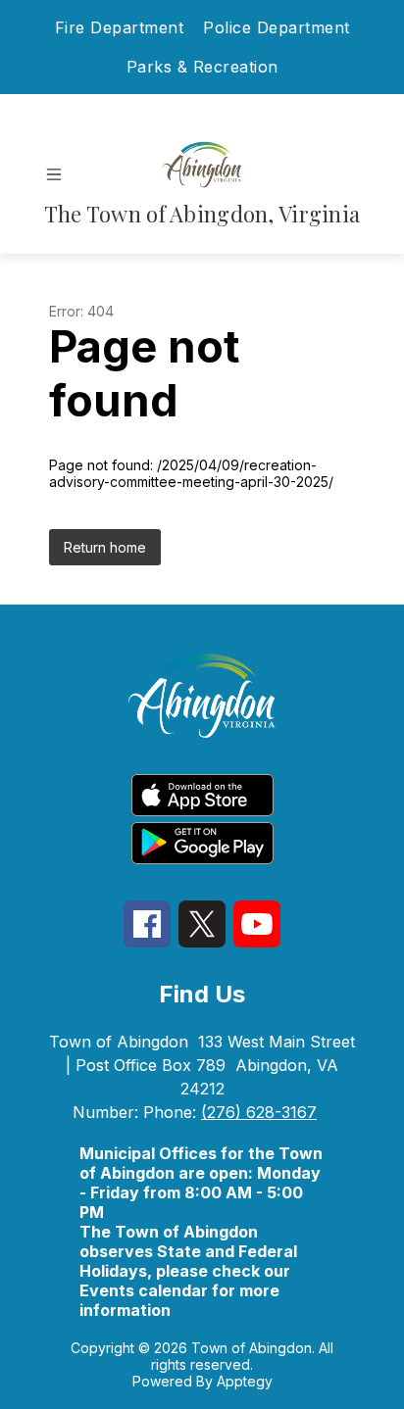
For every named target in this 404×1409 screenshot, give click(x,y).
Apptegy (245, 1381)
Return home (105, 547)
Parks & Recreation (202, 66)
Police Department (276, 27)
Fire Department (119, 27)
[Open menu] (54, 174)
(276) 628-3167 (259, 1112)
